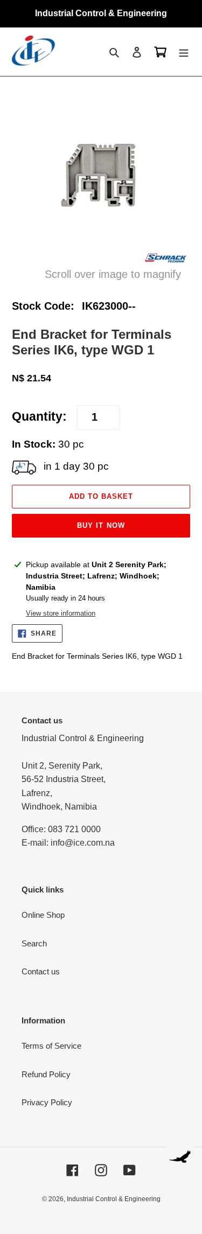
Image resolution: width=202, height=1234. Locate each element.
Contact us (41, 971)
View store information (60, 613)
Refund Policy (46, 1074)
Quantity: (39, 416)
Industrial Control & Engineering (114, 1199)
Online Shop (43, 914)
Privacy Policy (47, 1102)
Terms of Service (51, 1045)
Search (34, 943)
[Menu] (183, 52)
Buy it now (100, 525)
